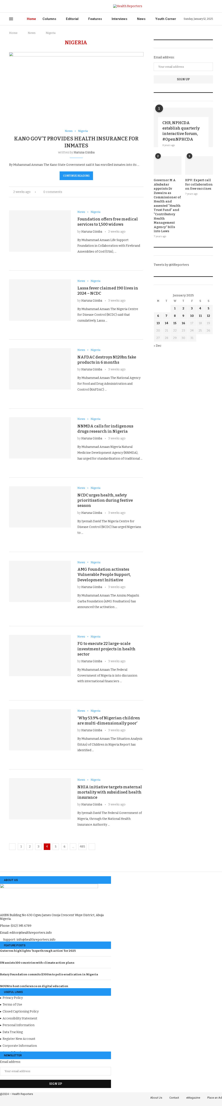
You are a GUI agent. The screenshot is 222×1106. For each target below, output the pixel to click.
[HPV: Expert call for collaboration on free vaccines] (199, 165)
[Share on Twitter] (138, 192)
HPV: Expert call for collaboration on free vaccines (199, 184)
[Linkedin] (25, 6)
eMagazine (193, 1097)
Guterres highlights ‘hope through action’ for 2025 (38, 950)
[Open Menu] (11, 19)
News (141, 19)
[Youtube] (30, 6)
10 (192, 316)
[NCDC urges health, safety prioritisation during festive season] (40, 507)
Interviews (119, 19)
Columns (49, 19)
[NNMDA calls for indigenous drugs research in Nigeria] (40, 438)
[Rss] (45, 6)
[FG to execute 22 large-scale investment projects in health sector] (40, 655)
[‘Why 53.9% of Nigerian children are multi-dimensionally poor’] (40, 729)
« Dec (158, 346)
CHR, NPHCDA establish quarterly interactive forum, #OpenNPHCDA (181, 131)
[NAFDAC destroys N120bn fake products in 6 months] (40, 368)
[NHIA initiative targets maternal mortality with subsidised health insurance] (40, 798)
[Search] (211, 6)
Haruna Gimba (84, 152)
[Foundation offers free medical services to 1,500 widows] (40, 230)
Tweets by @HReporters (171, 265)
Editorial (72, 19)
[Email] (35, 6)
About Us (156, 1097)
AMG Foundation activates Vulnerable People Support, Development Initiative (104, 574)
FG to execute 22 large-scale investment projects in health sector (106, 649)
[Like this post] (128, 192)
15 (174, 323)
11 (200, 316)
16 (183, 323)
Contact (174, 1097)
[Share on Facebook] (133, 192)
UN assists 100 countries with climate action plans (37, 962)
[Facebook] (10, 6)
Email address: (164, 57)
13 (158, 323)
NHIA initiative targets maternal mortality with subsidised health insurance (109, 792)
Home (31, 19)
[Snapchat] (40, 6)
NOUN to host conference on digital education (34, 986)
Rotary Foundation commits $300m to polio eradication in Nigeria (49, 974)
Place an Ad (214, 1097)
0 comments (52, 192)
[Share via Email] (142, 192)
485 (82, 846)
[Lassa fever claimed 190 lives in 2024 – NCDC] (40, 299)
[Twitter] (15, 6)
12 (208, 316)
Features (95, 19)
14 (166, 323)
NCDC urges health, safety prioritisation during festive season (105, 500)
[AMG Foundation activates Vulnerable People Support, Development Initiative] (40, 581)
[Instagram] (20, 6)
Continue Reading (76, 175)
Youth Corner (165, 19)
